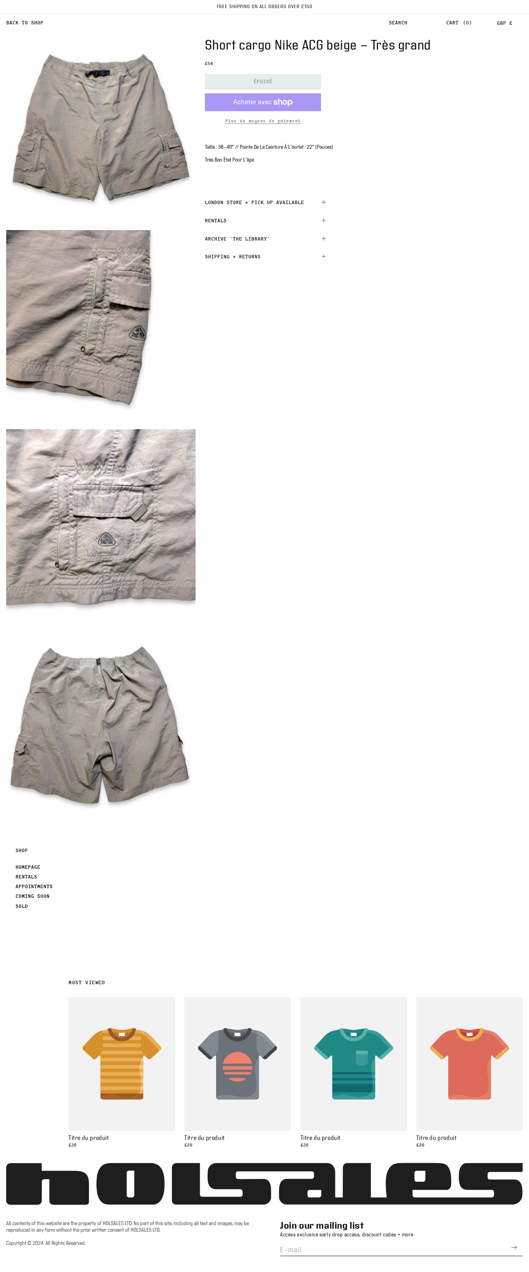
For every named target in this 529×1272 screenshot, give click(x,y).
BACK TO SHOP (24, 22)
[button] (398, 22)
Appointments (34, 886)
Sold (21, 906)
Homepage (27, 867)
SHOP (21, 850)
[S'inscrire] (513, 1247)
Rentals (26, 876)
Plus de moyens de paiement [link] (263, 121)
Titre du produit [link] (89, 1138)
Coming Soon (32, 896)
